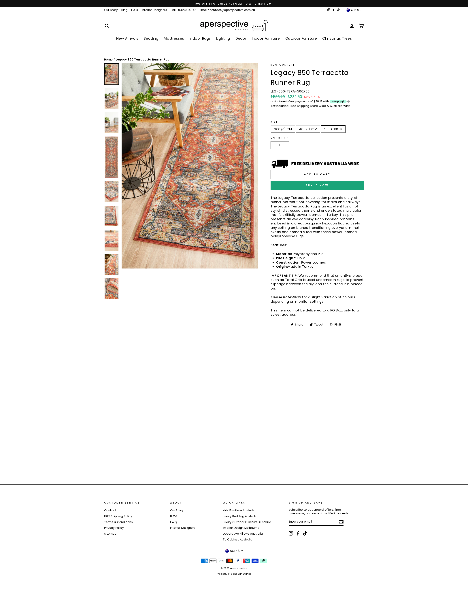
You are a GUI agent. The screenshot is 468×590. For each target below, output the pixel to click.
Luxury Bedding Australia (240, 516)
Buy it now (317, 185)
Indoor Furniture (266, 38)
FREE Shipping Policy (118, 516)
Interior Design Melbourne (241, 528)
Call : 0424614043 (183, 10)
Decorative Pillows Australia (243, 534)
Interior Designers (154, 10)
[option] (234, 3)
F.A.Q (134, 10)
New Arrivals (127, 38)
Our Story (111, 10)
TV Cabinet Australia (237, 539)
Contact (110, 510)
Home (109, 59)
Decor (240, 38)
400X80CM (308, 129)
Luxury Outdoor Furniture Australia (247, 522)
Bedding (151, 38)
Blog (124, 10)
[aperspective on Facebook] (298, 533)
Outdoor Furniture (301, 38)
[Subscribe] (341, 521)
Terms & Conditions (118, 522)
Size (274, 122)
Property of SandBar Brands (234, 573)
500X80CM (333, 129)
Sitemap (110, 534)
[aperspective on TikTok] (305, 533)
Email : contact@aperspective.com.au (227, 10)
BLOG (174, 516)
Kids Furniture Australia (239, 510)
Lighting (223, 38)
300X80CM (283, 129)
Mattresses (174, 38)
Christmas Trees (337, 38)
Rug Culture (283, 65)
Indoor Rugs (200, 38)
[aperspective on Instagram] (291, 533)
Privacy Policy (114, 528)
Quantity (279, 137)
